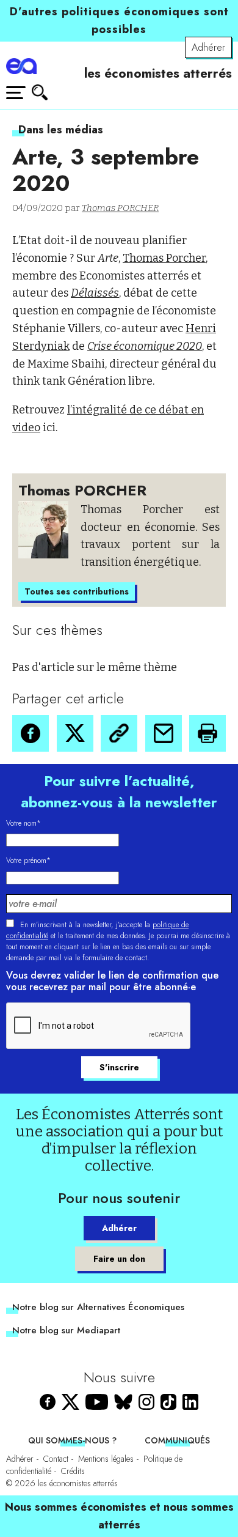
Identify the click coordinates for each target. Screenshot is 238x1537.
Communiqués (177, 1440)
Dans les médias (60, 130)
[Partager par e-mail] (163, 733)
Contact (55, 1459)
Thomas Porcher (164, 258)
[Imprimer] (207, 733)
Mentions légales (106, 1459)
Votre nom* (23, 823)
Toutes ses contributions (76, 591)
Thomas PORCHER (120, 207)
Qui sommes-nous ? (72, 1440)
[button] (30, 733)
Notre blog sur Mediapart (66, 1330)
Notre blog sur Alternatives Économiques (98, 1307)
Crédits (73, 1471)
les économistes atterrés (158, 73)
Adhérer (208, 47)
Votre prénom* (28, 860)
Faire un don (119, 1259)
